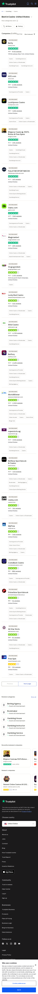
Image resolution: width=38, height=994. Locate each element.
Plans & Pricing (7, 918)
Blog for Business (7, 928)
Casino (11, 59)
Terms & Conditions (8, 959)
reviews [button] (16, 51)
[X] (7, 943)
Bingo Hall (12, 421)
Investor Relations (8, 866)
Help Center (6, 889)
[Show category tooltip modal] (17, 21)
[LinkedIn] (15, 943)
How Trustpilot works (9, 852)
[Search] (32, 3)
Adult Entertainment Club (16, 256)
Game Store (12, 121)
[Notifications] (28, 3)
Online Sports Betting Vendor (17, 193)
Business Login (7, 923)
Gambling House (14, 66)
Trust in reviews (7, 884)
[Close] (35, 965)
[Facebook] (3, 943)
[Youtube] (19, 943)
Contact (5, 843)
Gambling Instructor (27, 66)
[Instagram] (11, 943)
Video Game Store (14, 545)
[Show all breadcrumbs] (3, 11)
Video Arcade (13, 417)
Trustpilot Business (8, 909)
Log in (4, 893)
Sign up (4, 898)
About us (5, 834)
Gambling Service (21, 59)
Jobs (3, 839)
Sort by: (19, 34)
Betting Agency (13, 384)
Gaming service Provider (16, 92)
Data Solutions (7, 932)
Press (4, 862)
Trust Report (6, 857)
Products (5, 914)
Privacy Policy (26, 811)
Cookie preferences (19, 983)
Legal (4, 950)
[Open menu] (35, 3)
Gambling (8, 11)
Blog (3, 848)
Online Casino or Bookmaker (17, 62)
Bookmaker (12, 482)
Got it (19, 990)
